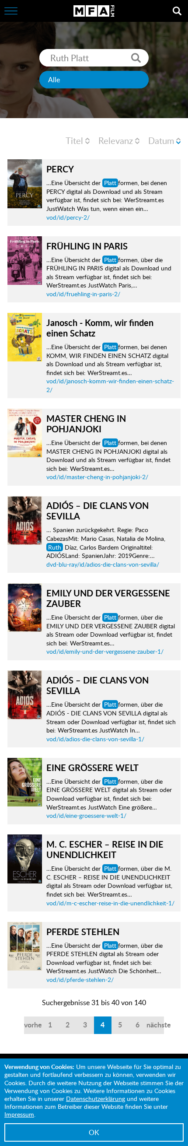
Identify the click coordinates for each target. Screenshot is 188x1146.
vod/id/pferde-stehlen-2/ (80, 979)
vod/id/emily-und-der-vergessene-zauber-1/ (105, 651)
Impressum (19, 1114)
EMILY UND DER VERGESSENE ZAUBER (108, 598)
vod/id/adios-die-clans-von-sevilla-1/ (95, 739)
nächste (155, 1025)
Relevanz (115, 140)
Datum (161, 140)
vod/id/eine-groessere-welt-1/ (86, 815)
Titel (74, 140)
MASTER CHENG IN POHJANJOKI (86, 423)
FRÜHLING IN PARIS (87, 246)
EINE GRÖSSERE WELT (92, 767)
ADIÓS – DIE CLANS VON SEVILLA (97, 510)
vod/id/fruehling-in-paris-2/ (83, 294)
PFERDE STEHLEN (82, 931)
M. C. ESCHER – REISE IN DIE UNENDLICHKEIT (105, 849)
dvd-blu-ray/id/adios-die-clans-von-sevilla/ (102, 564)
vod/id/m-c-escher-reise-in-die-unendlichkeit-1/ (110, 903)
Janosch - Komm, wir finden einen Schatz (99, 327)
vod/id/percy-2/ (68, 217)
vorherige (33, 1025)
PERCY (60, 169)
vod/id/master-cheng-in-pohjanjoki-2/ (97, 477)
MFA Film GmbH (94, 11)
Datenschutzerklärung (95, 1098)
